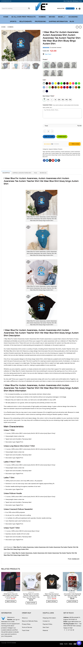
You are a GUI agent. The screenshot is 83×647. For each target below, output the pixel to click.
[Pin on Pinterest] (53, 160)
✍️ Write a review (74, 144)
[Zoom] (3, 59)
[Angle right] (80, 27)
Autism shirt (48, 153)
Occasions (72, 17)
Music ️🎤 (61, 17)
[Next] (37, 45)
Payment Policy (47, 624)
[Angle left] (77, 27)
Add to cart (49, 136)
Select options (10, 601)
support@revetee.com (6, 1)
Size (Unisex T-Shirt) (48, 96)
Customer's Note (47, 105)
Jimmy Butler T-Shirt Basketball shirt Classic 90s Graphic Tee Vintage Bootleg (72, 595)
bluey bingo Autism (56, 155)
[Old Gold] (58, 87)
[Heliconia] (73, 83)
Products (60, 149)
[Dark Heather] (58, 83)
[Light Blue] (44, 87)
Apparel (51, 149)
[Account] (76, 8)
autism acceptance (55, 151)
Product (45, 59)
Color (44, 80)
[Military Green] (55, 87)
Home (5, 17)
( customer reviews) (55, 47)
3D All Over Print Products (23, 17)
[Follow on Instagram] (66, 630)
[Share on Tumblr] (58, 160)
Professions (40, 21)
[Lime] (50, 87)
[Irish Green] (76, 83)
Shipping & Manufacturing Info (22, 173)
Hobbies (42, 17)
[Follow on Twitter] (69, 630)
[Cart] (79, 8)
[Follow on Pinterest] (71, 630)
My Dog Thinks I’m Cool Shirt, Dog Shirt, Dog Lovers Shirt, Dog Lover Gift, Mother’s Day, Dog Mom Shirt (31, 596)
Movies (52, 17)
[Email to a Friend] (50, 160)
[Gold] (70, 83)
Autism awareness (65, 151)
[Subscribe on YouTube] (73, 630)
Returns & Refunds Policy (30, 621)
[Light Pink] (47, 87)
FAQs (35, 173)
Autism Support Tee (56, 153)
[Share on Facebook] (44, 160)
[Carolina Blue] (52, 83)
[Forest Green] (64, 83)
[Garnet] (67, 83)
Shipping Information (58, 21)
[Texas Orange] (76, 87)
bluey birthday (65, 155)
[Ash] (44, 83)
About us (25, 618)
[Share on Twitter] (47, 160)
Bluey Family (72, 155)
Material (45, 630)
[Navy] (47, 91)
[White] (44, 91)
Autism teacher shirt (67, 153)
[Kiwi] (79, 83)
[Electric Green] (61, 83)
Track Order (25, 630)
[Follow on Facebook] (64, 630)
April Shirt (47, 151)
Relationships (25, 21)
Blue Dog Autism (47, 155)
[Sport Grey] (73, 87)
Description (6, 173)
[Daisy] (55, 83)
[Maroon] (52, 87)
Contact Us (46, 621)
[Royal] (70, 87)
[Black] (47, 83)
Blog (72, 21)
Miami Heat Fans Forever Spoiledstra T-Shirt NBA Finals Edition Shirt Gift (51, 595)
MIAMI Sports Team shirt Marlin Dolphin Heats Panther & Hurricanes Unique (11, 595)
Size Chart (48, 54)
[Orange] (61, 87)
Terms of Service (27, 627)
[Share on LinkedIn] (56, 160)
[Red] (67, 87)
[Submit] (29, 8)
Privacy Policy (26, 624)
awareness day (76, 153)
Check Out (62, 136)
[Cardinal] (50, 83)
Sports (13, 21)
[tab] (6, 172)
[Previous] (4, 45)
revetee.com (75, 559)
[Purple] (64, 87)
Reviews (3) (43, 173)
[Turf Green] (79, 87)
